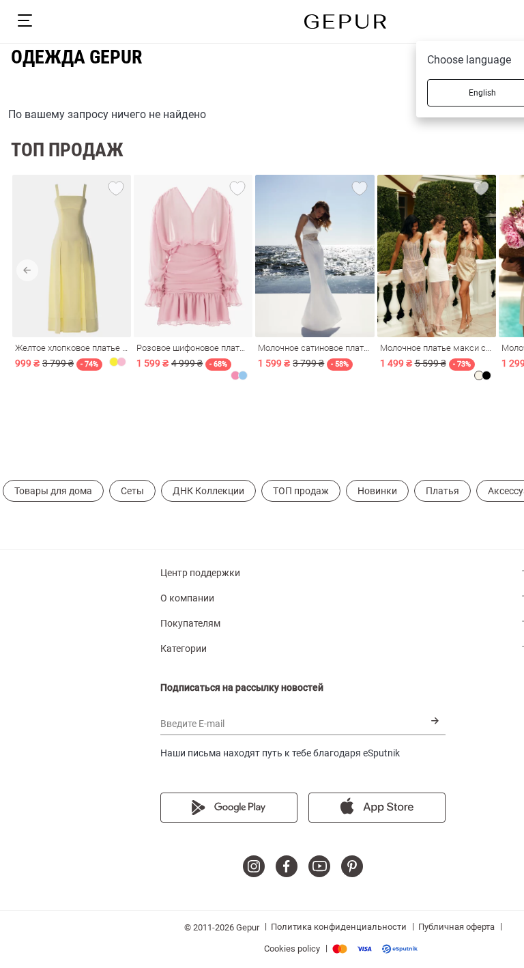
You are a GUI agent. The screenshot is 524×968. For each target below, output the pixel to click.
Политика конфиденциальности (339, 927)
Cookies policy (292, 948)
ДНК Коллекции (208, 490)
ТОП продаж (301, 490)
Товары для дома (53, 490)
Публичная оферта (456, 927)
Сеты (132, 490)
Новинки (377, 490)
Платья (442, 490)
